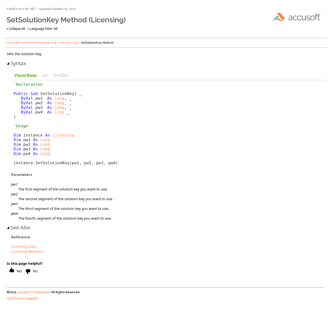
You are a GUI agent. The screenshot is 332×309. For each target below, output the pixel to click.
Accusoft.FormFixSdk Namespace (30, 42)
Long (59, 98)
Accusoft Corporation (34, 292)
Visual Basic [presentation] (25, 75)
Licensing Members (27, 251)
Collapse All (17, 28)
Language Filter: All (43, 28)
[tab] (25, 75)
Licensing (63, 135)
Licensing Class (68, 42)
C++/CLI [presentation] (60, 75)
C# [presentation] (45, 75)
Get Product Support (22, 298)
